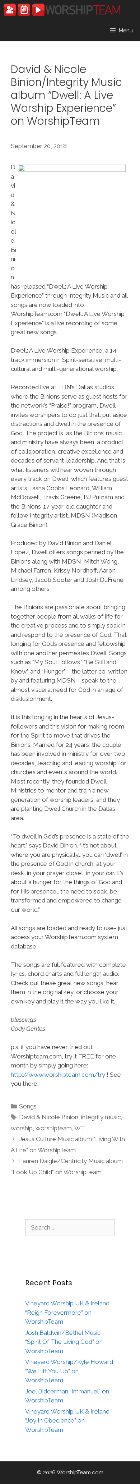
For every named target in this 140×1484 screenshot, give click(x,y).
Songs (28, 1106)
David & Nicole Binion (48, 1117)
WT (79, 1128)
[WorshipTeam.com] (62, 10)
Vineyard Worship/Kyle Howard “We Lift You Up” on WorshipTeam (69, 1371)
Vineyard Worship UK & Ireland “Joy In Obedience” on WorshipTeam (67, 1420)
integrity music (101, 1117)
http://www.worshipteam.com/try (58, 1074)
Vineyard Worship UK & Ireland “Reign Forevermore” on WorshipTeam (67, 1312)
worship (22, 1128)
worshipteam (54, 1128)
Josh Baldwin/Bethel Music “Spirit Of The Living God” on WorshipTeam (64, 1342)
